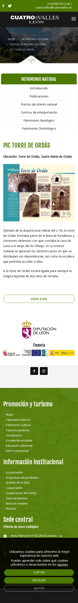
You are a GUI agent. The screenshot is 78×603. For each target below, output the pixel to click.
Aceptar (39, 572)
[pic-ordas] (39, 192)
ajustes (62, 564)
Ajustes (39, 588)
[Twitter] (9, 6)
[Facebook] (3, 6)
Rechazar (39, 580)
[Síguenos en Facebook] (34, 371)
